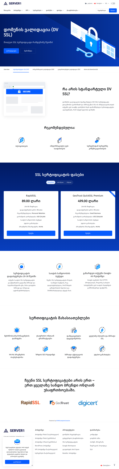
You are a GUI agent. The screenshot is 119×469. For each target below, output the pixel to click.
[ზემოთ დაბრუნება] (114, 465)
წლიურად (51, 182)
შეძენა (31, 233)
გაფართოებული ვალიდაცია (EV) (69, 69)
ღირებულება (11, 51)
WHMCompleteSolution (63, 420)
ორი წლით (60, 182)
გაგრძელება (17, 462)
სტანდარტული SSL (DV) (21, 69)
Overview (6, 69)
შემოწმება (28, 51)
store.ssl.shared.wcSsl (91, 69)
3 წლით (69, 182)
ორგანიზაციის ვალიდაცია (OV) (43, 69)
